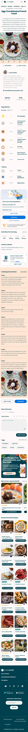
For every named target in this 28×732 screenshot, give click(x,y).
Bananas (22, 116)
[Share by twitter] (20, 62)
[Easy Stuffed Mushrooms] (21, 531)
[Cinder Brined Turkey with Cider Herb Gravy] (7, 531)
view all (24, 481)
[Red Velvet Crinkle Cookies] (7, 603)
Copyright (8, 724)
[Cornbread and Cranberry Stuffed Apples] (21, 603)
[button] (2, 2)
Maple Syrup (20, 183)
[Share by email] (25, 62)
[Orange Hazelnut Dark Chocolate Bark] (11, 498)
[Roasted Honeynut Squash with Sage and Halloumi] (21, 555)
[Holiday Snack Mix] (21, 626)
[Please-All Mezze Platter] (21, 650)
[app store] (19, 692)
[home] (8, 2)
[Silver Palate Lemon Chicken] (7, 650)
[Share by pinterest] (9, 62)
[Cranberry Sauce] (21, 579)
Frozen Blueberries (20, 176)
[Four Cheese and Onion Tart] (7, 555)
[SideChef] (7, 671)
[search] (22, 2)
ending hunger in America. (15, 226)
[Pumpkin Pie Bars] (7, 579)
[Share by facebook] (14, 62)
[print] (3, 62)
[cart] (25, 2)
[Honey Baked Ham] (7, 626)
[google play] (9, 692)
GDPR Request (8, 719)
